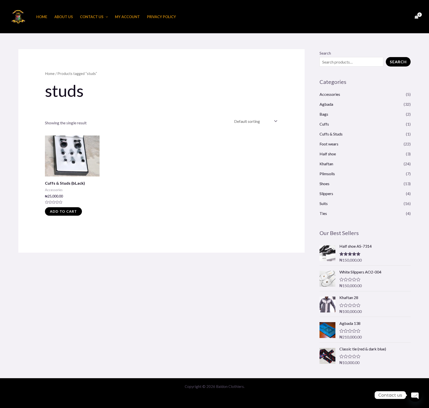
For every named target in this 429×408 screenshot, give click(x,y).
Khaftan (326, 163)
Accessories (330, 94)
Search (325, 53)
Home (41, 17)
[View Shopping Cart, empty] (416, 16)
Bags (324, 114)
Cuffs (324, 124)
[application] (105, 17)
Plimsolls (327, 173)
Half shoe (328, 153)
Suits (324, 203)
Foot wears (329, 143)
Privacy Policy (161, 17)
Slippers (326, 193)
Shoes (324, 183)
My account (127, 17)
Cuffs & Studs (331, 134)
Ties (323, 213)
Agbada (326, 104)
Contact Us (91, 17)
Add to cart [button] (63, 211)
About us (63, 17)
